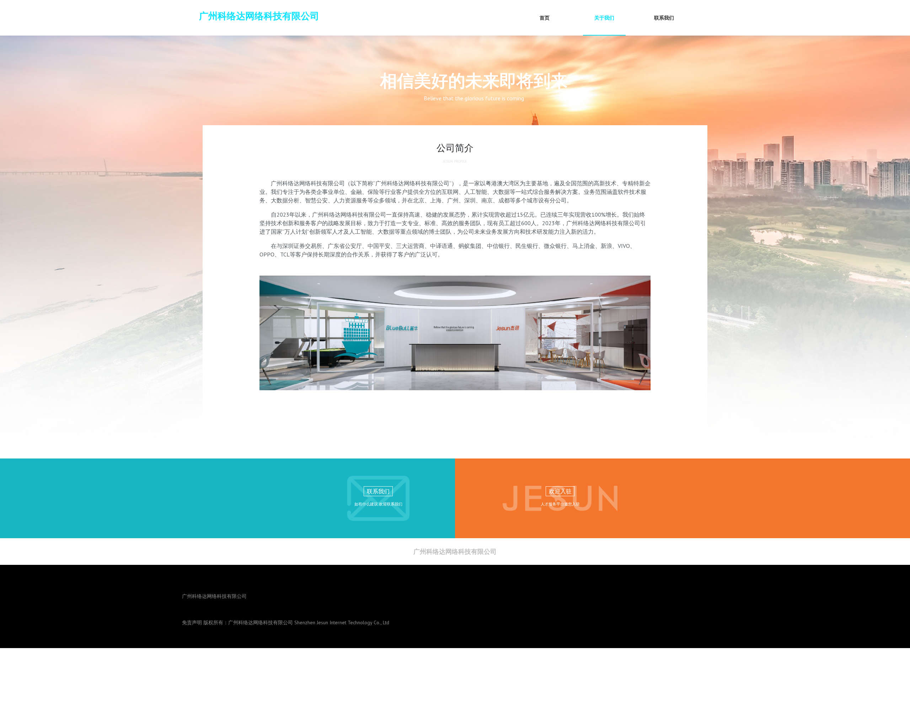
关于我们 (604, 18)
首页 (545, 18)
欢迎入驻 (560, 491)
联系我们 (664, 18)
